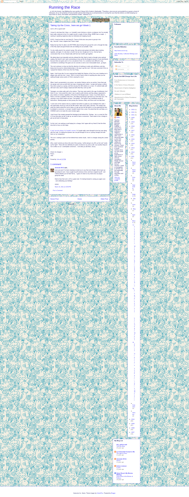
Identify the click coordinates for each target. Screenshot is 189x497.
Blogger (113, 493)
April (133, 215)
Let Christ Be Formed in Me (125, 452)
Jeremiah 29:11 (59, 167)
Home (80, 199)
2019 (132, 122)
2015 (132, 139)
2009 (132, 423)
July (134, 198)
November (134, 170)
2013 (132, 148)
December (134, 163)
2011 (132, 156)
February (133, 405)
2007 (132, 432)
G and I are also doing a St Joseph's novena (63, 130)
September (133, 186)
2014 (132, 143)
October (133, 178)
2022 (133, 112)
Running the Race (64, 7)
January (133, 413)
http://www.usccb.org (120, 50)
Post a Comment (58, 190)
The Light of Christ (121, 453)
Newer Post (54, 199)
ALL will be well (121, 444)
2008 (132, 428)
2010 (132, 419)
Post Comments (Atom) (83, 204)
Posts (119, 66)
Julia (118, 117)
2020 (132, 117)
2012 (132, 152)
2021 (133, 115)
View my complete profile (117, 178)
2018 (132, 126)
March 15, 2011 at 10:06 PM (63, 187)
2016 (132, 135)
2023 (133, 109)
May (134, 209)
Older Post (104, 199)
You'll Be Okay (120, 446)
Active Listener (121, 466)
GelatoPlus (100, 493)
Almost (118, 460)
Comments (120, 69)
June (133, 204)
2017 (132, 130)
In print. (118, 467)
